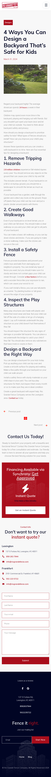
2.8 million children (12, 169)
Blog (30, 757)
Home (21, 757)
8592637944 (25, 706)
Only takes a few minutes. (25, 501)
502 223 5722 (12, 579)
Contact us (13, 398)
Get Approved (27, 476)
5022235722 (25, 712)
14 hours (23, 107)
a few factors (30, 277)
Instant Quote (26, 496)
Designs (8, 22)
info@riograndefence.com (17, 562)
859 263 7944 (12, 556)
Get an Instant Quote (25, 510)
